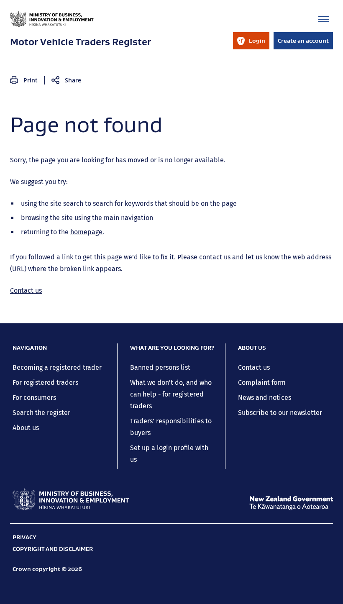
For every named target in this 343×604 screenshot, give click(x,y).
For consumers (34, 398)
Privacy (24, 537)
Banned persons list (160, 367)
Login (251, 43)
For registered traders (45, 382)
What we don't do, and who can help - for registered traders (171, 394)
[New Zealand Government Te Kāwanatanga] (291, 503)
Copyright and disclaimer (53, 549)
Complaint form (262, 382)
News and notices (264, 398)
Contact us (26, 290)
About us (26, 428)
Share (73, 80)
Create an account (303, 40)
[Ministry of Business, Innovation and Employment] (71, 499)
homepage (86, 232)
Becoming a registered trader (57, 367)
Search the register (41, 413)
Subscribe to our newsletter (280, 413)
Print (30, 80)
